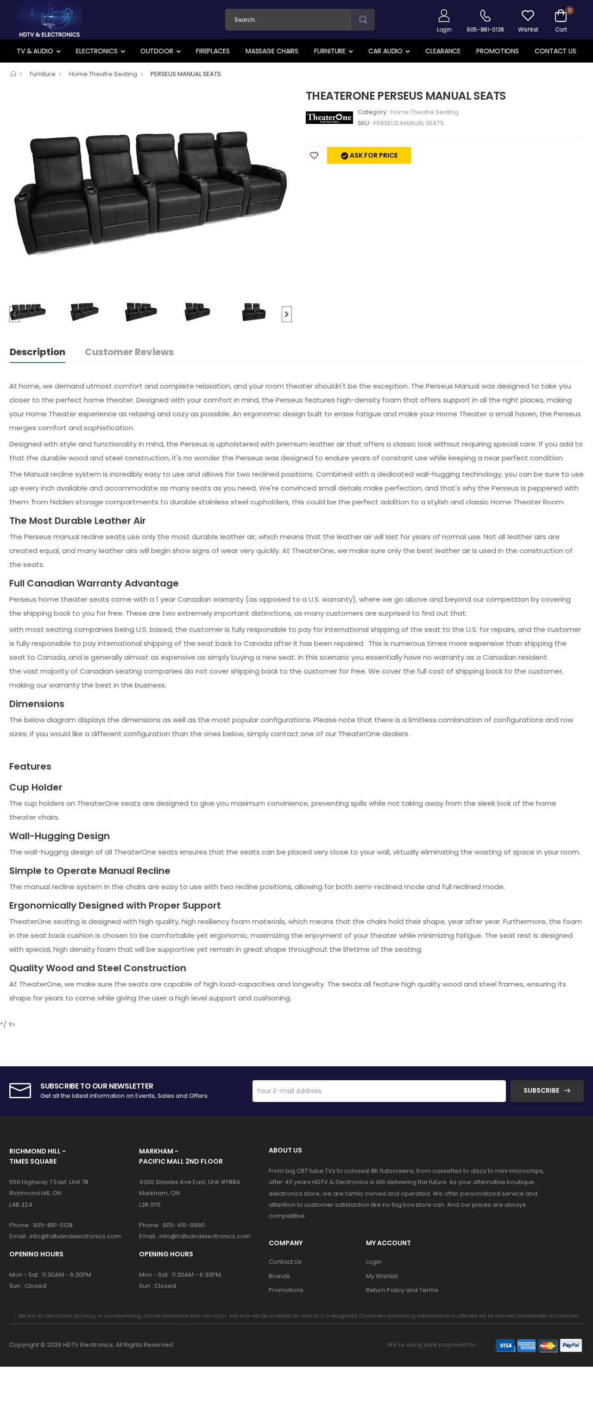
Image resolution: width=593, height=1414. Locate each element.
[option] (150, 192)
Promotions (497, 51)
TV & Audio (35, 51)
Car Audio (385, 51)
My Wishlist (382, 1276)
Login (374, 1261)
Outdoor (156, 51)
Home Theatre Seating (103, 74)
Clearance (443, 51)
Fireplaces (213, 51)
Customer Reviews (129, 351)
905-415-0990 (184, 1225)
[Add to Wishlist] (314, 155)
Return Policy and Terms (402, 1290)
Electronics (97, 51)
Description (37, 351)
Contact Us (555, 51)
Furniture (330, 51)
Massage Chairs (272, 51)
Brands (279, 1276)
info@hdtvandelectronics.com (75, 1236)
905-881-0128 (53, 1225)
